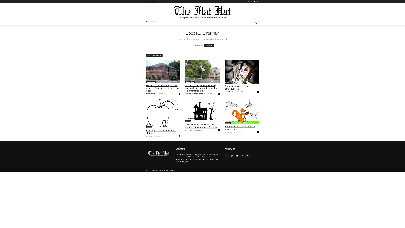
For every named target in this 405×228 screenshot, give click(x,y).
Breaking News (151, 82)
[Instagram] (249, 1)
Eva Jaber (149, 136)
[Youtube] (257, 1)
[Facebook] (246, 1)
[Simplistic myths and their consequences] (242, 72)
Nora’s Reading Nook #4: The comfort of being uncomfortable (201, 126)
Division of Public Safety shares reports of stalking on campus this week (163, 88)
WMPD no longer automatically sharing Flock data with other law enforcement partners (201, 88)
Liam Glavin (228, 132)
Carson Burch (229, 91)
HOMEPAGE (209, 45)
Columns (227, 82)
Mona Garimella (151, 93)
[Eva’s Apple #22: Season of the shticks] (163, 113)
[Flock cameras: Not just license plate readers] (242, 111)
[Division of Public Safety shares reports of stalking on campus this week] (163, 71)
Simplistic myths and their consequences (237, 87)
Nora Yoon (188, 130)
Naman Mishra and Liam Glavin (195, 93)
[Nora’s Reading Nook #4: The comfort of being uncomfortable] (202, 110)
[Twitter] (252, 1)
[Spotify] (237, 156)
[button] (256, 22)
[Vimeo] (254, 1)
